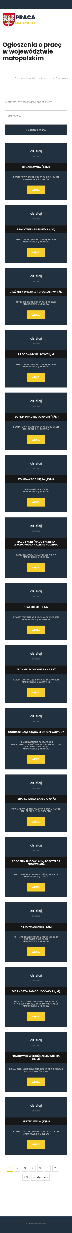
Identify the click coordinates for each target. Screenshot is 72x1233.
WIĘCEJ (36, 190)
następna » (40, 1177)
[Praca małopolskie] (19, 19)
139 (26, 1177)
